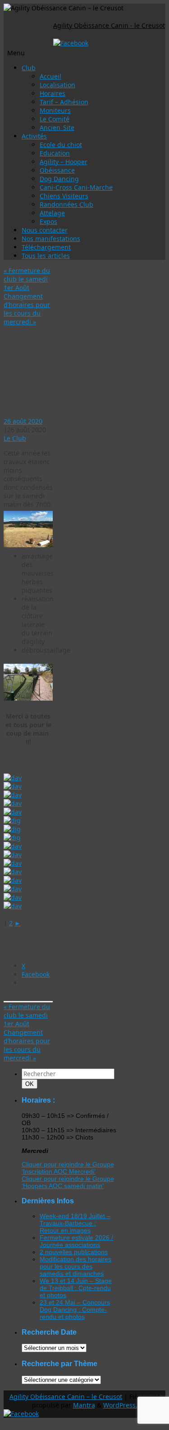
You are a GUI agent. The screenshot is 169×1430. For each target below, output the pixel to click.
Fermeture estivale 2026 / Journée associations (76, 1241)
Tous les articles (46, 255)
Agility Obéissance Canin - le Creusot (109, 25)
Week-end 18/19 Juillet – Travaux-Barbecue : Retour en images (75, 1223)
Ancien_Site (57, 127)
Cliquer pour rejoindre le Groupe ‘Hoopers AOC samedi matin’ (68, 1182)
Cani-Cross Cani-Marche (76, 187)
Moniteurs (55, 110)
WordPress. (120, 1405)
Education (55, 153)
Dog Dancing (59, 178)
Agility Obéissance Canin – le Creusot (65, 1396)
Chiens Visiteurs (64, 196)
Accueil (50, 76)
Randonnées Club (66, 204)
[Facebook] (70, 43)
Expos (48, 221)
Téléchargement (46, 247)
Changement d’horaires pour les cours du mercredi (27, 309)
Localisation (57, 84)
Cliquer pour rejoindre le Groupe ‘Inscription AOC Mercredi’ (68, 1168)
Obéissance (57, 170)
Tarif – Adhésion (64, 102)
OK (31, 1083)
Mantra (84, 1405)
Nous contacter (45, 230)
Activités (34, 136)
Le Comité (54, 119)
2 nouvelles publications (74, 1252)
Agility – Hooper (63, 161)
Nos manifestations (51, 238)
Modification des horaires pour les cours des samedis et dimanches (75, 1266)
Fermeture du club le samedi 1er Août (27, 279)
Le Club (15, 438)
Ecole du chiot (61, 144)
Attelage (52, 213)
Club (29, 67)
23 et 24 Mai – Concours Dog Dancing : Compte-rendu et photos (75, 1309)
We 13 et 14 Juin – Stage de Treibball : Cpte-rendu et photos (76, 1288)
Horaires (52, 93)
